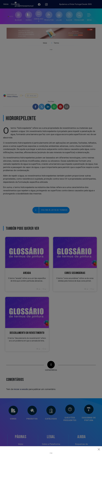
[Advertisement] (51, 471)
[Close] (99, 449)
